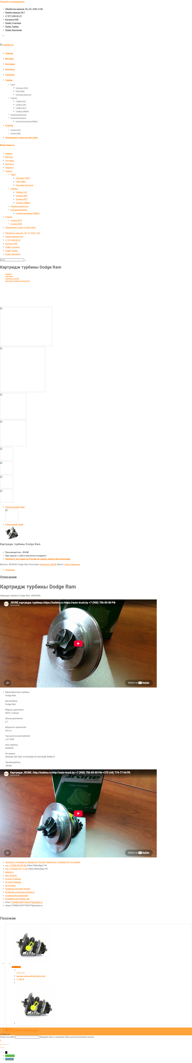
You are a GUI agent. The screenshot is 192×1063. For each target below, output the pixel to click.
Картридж (75, 564)
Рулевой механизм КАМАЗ (28, 213)
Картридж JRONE (48, 564)
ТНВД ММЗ (21, 182)
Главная (8, 153)
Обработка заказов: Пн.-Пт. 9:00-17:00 (24, 9)
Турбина (14, 189)
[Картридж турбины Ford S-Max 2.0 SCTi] (11, 538)
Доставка (9, 160)
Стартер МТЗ (16, 220)
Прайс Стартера (13, 23)
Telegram (9, 1059)
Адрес (8, 1028)
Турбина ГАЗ (21, 192)
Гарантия (9, 167)
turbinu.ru (9, 872)
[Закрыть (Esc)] (8, 1044)
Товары (8, 171)
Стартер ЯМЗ (16, 224)
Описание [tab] (10, 570)
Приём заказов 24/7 (15, 12)
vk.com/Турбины (13, 879)
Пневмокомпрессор (19, 206)
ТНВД (13, 174)
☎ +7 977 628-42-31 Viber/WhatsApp (21, 1030)
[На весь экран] (3, 1044)
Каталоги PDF (12, 19)
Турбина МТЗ (21, 199)
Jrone (66, 564)
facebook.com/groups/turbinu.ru (20, 892)
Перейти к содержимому (12, 1)
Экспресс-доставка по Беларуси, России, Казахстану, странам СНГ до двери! (42, 862)
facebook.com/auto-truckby (17, 889)
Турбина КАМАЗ (23, 203)
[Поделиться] (6, 1044)
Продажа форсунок (24, 185)
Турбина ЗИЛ (21, 196)
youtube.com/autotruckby (16, 895)
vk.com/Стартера (13, 882)
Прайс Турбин (12, 26)
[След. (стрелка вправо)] (3, 1047)
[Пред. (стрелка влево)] (1, 1047)
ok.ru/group (10, 885)
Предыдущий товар (15, 507)
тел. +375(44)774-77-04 (16, 869)
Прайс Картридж (13, 30)
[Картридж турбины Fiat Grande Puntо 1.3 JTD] (11, 521)
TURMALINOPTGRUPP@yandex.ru (27, 902)
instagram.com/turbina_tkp (17, 899)
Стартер (8, 217)
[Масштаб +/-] (1, 1044)
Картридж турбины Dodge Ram (17, 281)
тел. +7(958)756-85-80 (15, 865)
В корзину (16, 967)
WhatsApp (10, 1056)
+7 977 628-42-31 (13, 16)
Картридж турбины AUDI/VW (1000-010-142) (30, 976)
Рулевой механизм (18, 210)
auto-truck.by (11, 875)
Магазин (9, 157)
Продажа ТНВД (23, 178)
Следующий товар (14, 524)
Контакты (9, 164)
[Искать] (26, 260)
